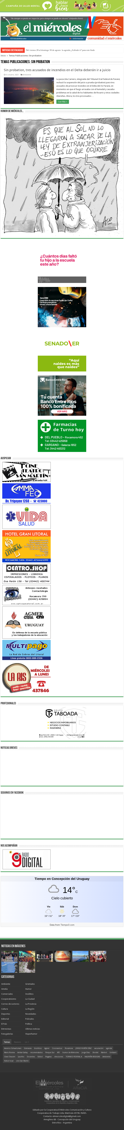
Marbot (104, 1052)
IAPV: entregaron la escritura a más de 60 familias (47, 50)
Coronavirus (57, 1048)
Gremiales (30, 984)
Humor (28, 989)
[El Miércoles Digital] (62, 28)
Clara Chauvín (9, 1057)
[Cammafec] (26, 493)
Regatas (48, 1057)
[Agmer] (26, 622)
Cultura (4, 1009)
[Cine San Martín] (26, 472)
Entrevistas (6, 1029)
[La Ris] (26, 677)
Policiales (29, 1019)
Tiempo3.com (67, 925)
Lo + (27, 1042)
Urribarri (113, 1052)
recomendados (36, 1052)
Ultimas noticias (32, 1029)
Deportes (5, 1014)
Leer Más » (62, 102)
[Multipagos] (26, 650)
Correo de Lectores (10, 1004)
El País (4, 1024)
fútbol (40, 1057)
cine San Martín (22, 1061)
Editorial (5, 1019)
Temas (7, 1042)
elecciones (58, 1057)
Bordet (95, 1052)
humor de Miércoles (70, 1052)
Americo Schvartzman (12, 1048)
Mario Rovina (9, 1052)
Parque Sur (49, 1052)
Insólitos (29, 994)
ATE (58, 1052)
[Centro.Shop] (26, 573)
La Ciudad (30, 999)
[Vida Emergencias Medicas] (26, 516)
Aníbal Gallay (22, 1052)
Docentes (31, 1057)
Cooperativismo (8, 999)
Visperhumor (31, 1034)
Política (28, 1024)
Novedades (30, 1014)
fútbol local (8, 1061)
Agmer (46, 1048)
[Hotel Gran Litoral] (26, 546)
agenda (109, 1048)
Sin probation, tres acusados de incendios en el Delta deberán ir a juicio (57, 70)
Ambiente (27, 75)
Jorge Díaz (86, 1052)
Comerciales (7, 994)
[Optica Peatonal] (26, 595)
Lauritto (21, 1057)
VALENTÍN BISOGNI (92, 1057)
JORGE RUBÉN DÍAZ (84, 1048)
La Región (29, 1009)
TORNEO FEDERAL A (74, 1057)
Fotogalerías (7, 1034)
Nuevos (17, 1042)
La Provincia (30, 1004)
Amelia (4, 989)
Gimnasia (27, 1048)
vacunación (98, 1048)
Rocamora (69, 1048)
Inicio (3, 55)
